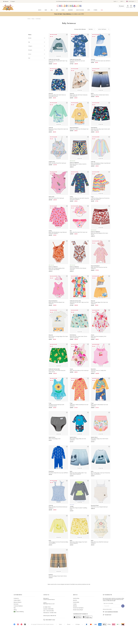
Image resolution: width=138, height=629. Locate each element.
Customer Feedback (18, 606)
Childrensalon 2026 (41, 624)
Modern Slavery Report (78, 609)
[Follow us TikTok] (25, 624)
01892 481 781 (53, 615)
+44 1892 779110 (52, 612)
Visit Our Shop (76, 598)
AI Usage (77, 624)
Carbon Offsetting (19, 611)
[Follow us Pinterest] (21, 624)
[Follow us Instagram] (18, 624)
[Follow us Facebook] (14, 624)
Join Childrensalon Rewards (111, 611)
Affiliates (75, 606)
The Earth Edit (108, 614)
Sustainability (76, 602)
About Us (75, 600)
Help (15, 607)
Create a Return (17, 600)
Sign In (13, 1)
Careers (75, 604)
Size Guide (16, 604)
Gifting (15, 609)
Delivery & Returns (17, 602)
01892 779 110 (48, 607)
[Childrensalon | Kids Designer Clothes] (8, 7)
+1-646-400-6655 (49, 610)
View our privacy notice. (107, 609)
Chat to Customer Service (49, 599)
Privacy (68, 624)
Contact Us (16, 598)
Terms (60, 624)
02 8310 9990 (50, 609)
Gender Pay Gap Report (78, 607)
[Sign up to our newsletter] (122, 606)
